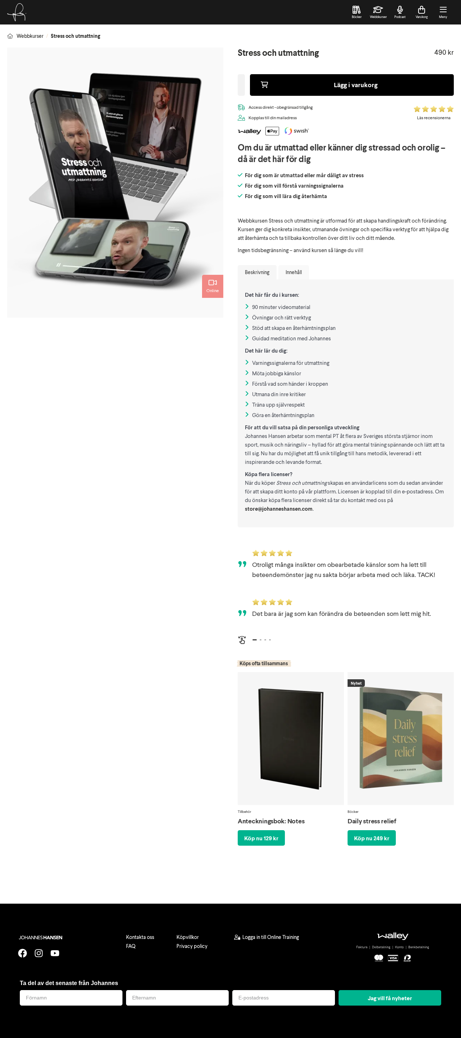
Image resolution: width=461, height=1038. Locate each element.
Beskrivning (257, 272)
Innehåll (294, 272)
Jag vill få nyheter (390, 997)
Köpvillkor (187, 937)
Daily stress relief (372, 821)
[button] (254, 639)
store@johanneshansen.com (279, 508)
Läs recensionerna (434, 117)
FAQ (130, 946)
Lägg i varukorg (355, 85)
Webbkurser (30, 36)
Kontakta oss (140, 937)
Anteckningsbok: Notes (271, 821)
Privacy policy (191, 946)
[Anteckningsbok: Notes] (291, 740)
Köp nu (261, 838)
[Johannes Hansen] (16, 12)
